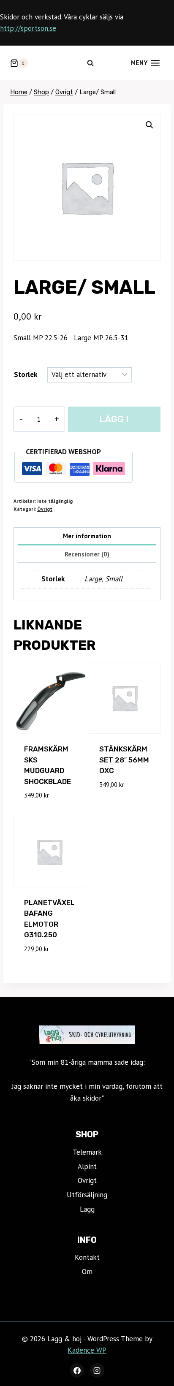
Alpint (87, 1166)
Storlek (25, 374)
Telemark (87, 1152)
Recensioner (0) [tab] (87, 554)
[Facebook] (77, 1370)
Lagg (87, 1209)
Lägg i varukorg (114, 423)
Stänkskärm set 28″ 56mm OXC (124, 760)
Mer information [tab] (87, 536)
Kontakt (87, 1257)
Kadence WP (87, 1350)
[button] (149, 125)
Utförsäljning (87, 1194)
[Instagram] (97, 1370)
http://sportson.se (28, 28)
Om (87, 1271)
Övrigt (44, 509)
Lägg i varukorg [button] (116, 804)
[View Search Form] (90, 63)
